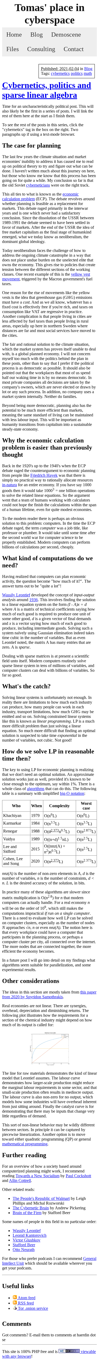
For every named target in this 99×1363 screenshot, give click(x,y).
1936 (33, 599)
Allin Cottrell (20, 1180)
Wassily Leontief (16, 595)
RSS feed (25, 1303)
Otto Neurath (24, 1249)
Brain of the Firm (27, 1212)
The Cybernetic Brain (31, 1208)
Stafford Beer (24, 1245)
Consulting (41, 49)
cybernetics (60, 73)
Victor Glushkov (26, 1240)
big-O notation (72, 793)
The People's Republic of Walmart (41, 1198)
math (88, 73)
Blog (36, 34)
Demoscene (66, 34)
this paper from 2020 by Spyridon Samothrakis (49, 994)
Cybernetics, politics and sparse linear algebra (46, 90)
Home (14, 34)
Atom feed (26, 1298)
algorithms (35, 788)
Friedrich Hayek (44, 475)
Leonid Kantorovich (29, 1235)
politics (77, 73)
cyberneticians (38, 185)
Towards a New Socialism (37, 1176)
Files (12, 49)
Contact (74, 49)
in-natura (9, 485)
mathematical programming (25, 1144)
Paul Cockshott (78, 1176)
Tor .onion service (32, 1308)
